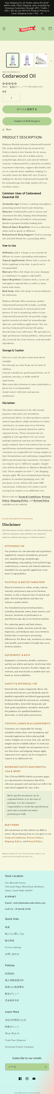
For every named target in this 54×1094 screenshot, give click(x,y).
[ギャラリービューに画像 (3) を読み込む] (41, 60)
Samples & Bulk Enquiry (27, 121)
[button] (4, 28)
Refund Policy (41, 500)
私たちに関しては (14, 933)
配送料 (12, 87)
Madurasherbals (23, 1093)
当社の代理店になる (15, 1020)
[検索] (43, 28)
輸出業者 (9, 940)
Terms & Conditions (29, 496)
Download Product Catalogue (19, 1046)
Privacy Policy (35, 837)
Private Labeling (13, 947)
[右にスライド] (51, 61)
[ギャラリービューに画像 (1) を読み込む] (12, 60)
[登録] (45, 1067)
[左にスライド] (3, 61)
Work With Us (12, 1033)
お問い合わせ (12, 954)
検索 (7, 927)
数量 (4, 91)
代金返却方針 (12, 1000)
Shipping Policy (19, 500)
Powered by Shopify (34, 1093)
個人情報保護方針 (14, 980)
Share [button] (9, 129)
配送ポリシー (12, 993)
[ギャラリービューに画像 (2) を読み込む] (27, 60)
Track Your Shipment (15, 1040)
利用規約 (9, 973)
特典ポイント (12, 1026)
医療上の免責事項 (14, 987)
